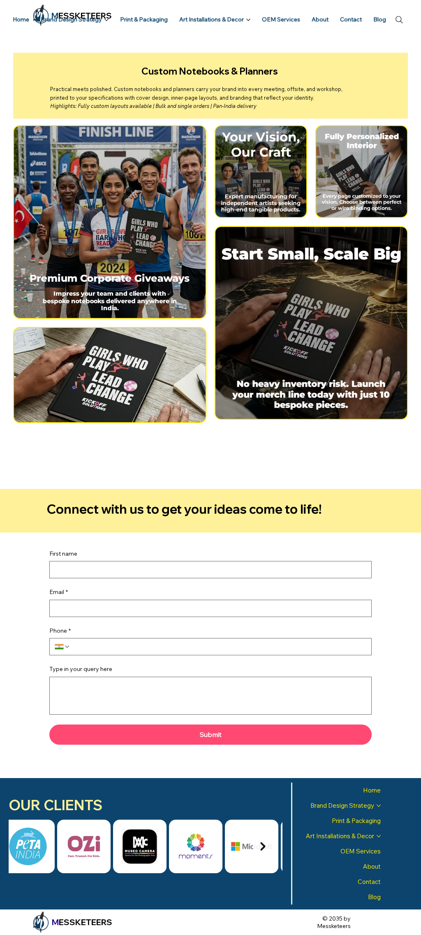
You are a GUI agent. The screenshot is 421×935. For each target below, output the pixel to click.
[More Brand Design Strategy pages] (106, 20)
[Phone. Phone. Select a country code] (62, 646)
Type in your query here (80, 669)
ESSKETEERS (82, 922)
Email (58, 592)
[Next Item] (263, 846)
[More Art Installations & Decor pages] (248, 20)
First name (63, 553)
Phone (60, 630)
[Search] (399, 19)
